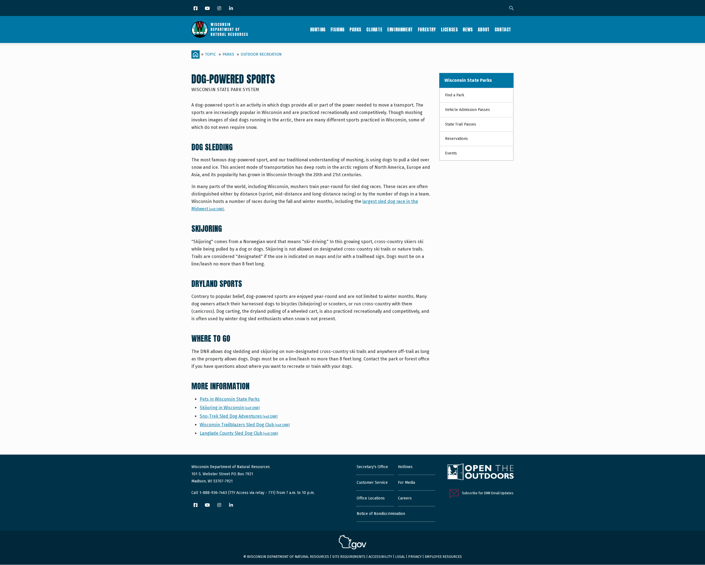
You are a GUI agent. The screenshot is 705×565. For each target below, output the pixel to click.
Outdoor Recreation (261, 54)
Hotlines (405, 467)
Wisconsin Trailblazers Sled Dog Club (245, 424)
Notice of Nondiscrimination (381, 513)
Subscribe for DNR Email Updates (488, 493)
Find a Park (454, 95)
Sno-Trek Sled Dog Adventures (239, 416)
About (484, 29)
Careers (405, 498)
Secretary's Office (372, 467)
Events (451, 153)
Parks (355, 29)
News (468, 29)
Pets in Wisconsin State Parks (230, 399)
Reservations (456, 138)
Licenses (449, 29)
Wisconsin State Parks (468, 80)
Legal (400, 557)
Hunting (318, 29)
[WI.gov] (352, 543)
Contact (503, 29)
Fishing (337, 29)
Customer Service (372, 482)
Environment (400, 29)
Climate (374, 29)
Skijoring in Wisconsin (230, 407)
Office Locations (371, 498)
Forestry (427, 29)
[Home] (219, 29)
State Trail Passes (460, 124)
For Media (406, 482)
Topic (210, 54)
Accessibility (380, 557)
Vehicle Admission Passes (467, 109)
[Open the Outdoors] (481, 472)
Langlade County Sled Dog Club (239, 433)
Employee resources (443, 557)
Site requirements (348, 557)
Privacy (415, 557)
